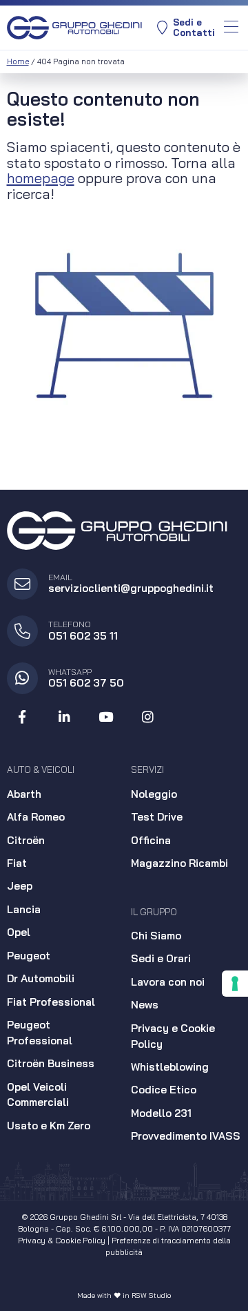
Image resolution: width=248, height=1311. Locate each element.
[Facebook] (23, 718)
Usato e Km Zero (48, 1125)
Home (18, 61)
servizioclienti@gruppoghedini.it (131, 588)
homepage (40, 177)
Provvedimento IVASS (185, 1135)
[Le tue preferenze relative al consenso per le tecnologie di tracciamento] (235, 983)
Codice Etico (163, 1089)
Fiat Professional (51, 1001)
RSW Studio (151, 1295)
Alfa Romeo (36, 816)
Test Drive (157, 816)
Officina (151, 840)
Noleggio (154, 794)
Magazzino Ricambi (179, 863)
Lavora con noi (168, 981)
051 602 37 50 (86, 682)
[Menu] (231, 28)
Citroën (26, 840)
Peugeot (28, 955)
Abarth (24, 794)
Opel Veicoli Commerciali (38, 1094)
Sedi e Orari (161, 958)
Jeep (19, 885)
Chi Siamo (156, 935)
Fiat (17, 863)
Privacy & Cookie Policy (61, 1240)
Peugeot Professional (39, 1032)
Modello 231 (161, 1113)
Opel (18, 932)
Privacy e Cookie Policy (173, 1036)
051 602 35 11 (83, 635)
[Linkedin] (64, 718)
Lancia (24, 909)
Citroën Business (50, 1063)
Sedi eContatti (194, 27)
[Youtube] (106, 718)
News (144, 1004)
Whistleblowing (170, 1066)
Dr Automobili (40, 978)
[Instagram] (148, 718)
